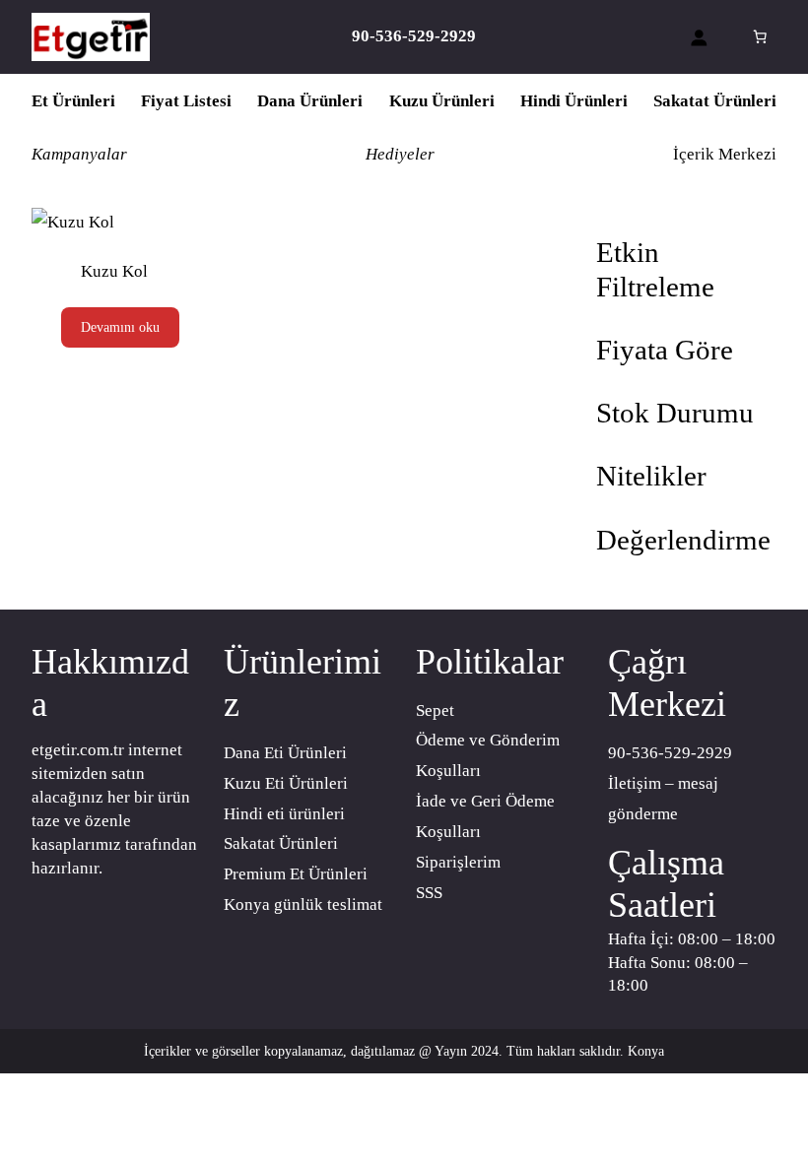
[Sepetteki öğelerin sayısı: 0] (759, 36)
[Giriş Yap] (698, 37)
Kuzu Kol (114, 271)
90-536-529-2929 (670, 752)
